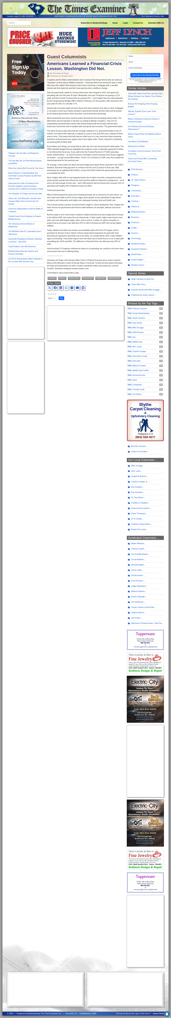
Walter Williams (137, 543)
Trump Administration (141, 313)
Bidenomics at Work (136, 146)
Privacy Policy (157, 79)
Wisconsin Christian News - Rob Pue (146, 623)
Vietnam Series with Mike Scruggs (145, 290)
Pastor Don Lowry (138, 529)
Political (134, 175)
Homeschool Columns (140, 508)
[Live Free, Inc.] (25, 121)
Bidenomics (101, 278)
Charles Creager (139, 351)
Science (134, 233)
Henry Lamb (136, 570)
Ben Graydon (136, 487)
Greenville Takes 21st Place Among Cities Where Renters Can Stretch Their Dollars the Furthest (145, 96)
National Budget (114, 278)
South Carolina (138, 318)
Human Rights (137, 260)
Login (125, 23)
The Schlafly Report (139, 554)
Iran (134, 337)
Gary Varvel (137, 323)
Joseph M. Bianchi (138, 476)
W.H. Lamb (136, 347)
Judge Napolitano (138, 586)
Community (136, 191)
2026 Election (138, 332)
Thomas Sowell (137, 549)
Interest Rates (74, 278)
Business (135, 217)
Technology (136, 238)
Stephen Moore (137, 613)
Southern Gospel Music (141, 524)
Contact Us (138, 23)
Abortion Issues (137, 265)
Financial (52, 278)
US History (136, 394)
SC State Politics (138, 180)
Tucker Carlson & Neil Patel (142, 607)
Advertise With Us (156, 23)
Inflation (62, 278)
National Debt (87, 278)
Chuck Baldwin (137, 559)
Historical (135, 207)
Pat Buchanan (137, 575)
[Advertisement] (25, 303)
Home (115, 23)
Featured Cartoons (139, 249)
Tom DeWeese (137, 602)
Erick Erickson (137, 581)
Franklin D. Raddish (139, 503)
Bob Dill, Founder (138, 446)
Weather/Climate (138, 244)
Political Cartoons (139, 309)
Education (135, 196)
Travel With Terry (138, 284)
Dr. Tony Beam (137, 497)
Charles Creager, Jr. (139, 482)
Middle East (137, 342)
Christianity (137, 385)
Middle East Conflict (140, 370)
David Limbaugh (138, 597)
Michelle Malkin (137, 565)
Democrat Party (138, 375)
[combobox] (19, 23)
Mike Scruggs (138, 328)
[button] (49, 287)
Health (134, 228)
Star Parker (136, 618)
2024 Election (137, 169)
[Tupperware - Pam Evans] (145, 640)
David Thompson (138, 514)
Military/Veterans (138, 212)
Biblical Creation (139, 366)
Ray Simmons (137, 492)
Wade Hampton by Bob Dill (142, 279)
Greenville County (139, 356)
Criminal (134, 201)
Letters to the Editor (139, 452)
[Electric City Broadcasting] (145, 699)
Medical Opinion (138, 591)
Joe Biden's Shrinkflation (138, 142)
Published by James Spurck (142, 295)
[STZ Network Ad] (25, 72)
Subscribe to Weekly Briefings (94, 23)
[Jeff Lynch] (85, 37)
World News (136, 254)
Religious (135, 185)
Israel (134, 380)
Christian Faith (138, 389)
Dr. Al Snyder (136, 519)
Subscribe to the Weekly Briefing (145, 75)
